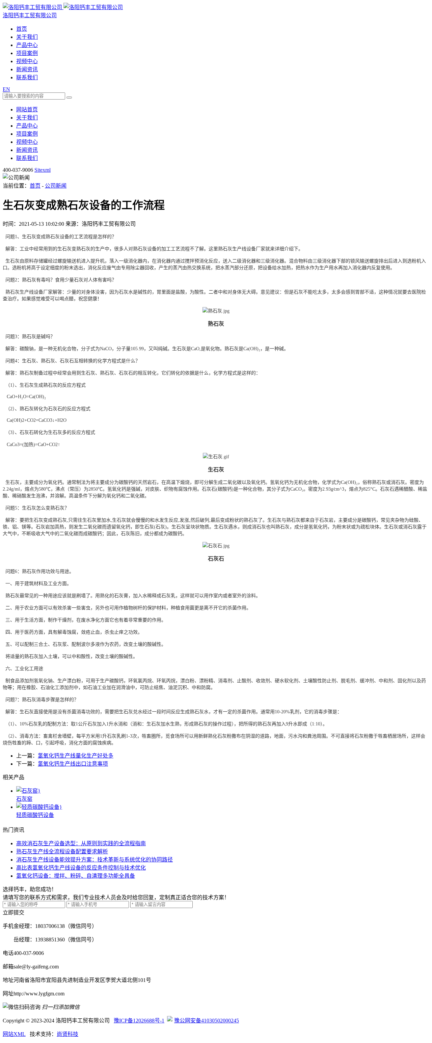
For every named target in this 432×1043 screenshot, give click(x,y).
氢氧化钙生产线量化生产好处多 (75, 756)
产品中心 (27, 45)
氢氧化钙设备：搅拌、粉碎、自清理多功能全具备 (75, 876)
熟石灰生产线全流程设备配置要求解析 (62, 851)
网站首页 (27, 109)
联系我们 (27, 77)
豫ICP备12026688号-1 (139, 1020)
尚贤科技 (67, 1034)
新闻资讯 (27, 69)
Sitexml (42, 170)
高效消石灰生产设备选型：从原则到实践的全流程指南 (81, 843)
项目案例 (27, 53)
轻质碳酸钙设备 (35, 815)
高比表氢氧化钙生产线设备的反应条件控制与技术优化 (81, 868)
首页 (21, 29)
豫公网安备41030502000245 (206, 1020)
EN (6, 89)
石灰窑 (24, 799)
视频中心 (27, 61)
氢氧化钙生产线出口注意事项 (73, 764)
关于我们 (27, 37)
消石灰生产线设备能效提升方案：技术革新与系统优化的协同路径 (94, 859)
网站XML (14, 1034)
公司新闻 (55, 186)
